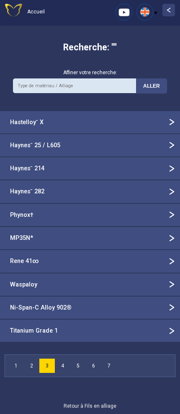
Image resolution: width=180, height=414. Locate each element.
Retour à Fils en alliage (90, 406)
